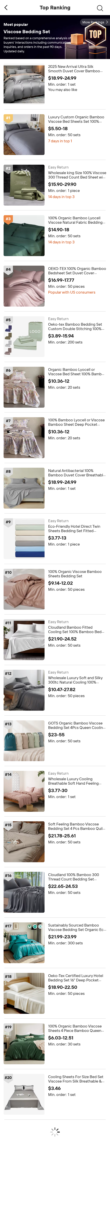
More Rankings (93, 22)
